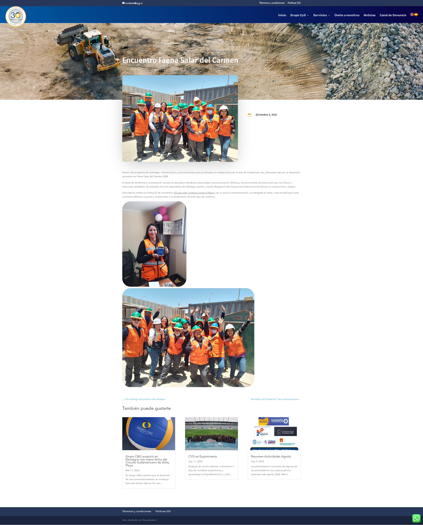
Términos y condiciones (272, 3)
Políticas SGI (294, 3)
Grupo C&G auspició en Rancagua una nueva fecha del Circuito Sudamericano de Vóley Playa (147, 461)
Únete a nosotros (347, 15)
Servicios (320, 15)
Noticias (370, 15)
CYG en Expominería (202, 456)
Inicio (282, 15)
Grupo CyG (298, 15)
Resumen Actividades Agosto (271, 456)
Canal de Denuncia (393, 15)
